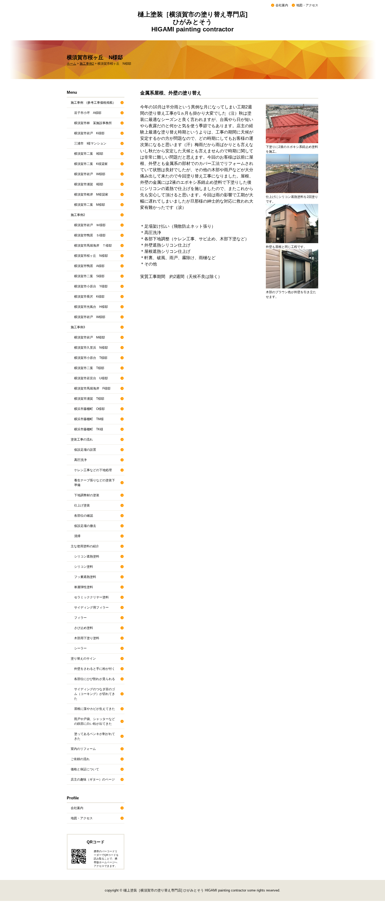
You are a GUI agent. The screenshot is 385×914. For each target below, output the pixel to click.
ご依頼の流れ (80, 759)
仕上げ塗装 (82, 505)
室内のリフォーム (83, 749)
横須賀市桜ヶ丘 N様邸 (91, 256)
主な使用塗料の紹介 (85, 546)
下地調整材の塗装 (86, 495)
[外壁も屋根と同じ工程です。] (292, 223)
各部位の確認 (83, 515)
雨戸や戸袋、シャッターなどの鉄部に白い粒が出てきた (94, 721)
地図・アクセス (307, 5)
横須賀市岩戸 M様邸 (89, 337)
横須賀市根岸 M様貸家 (91, 194)
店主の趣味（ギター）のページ (93, 779)
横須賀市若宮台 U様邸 (91, 378)
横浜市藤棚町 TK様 (88, 429)
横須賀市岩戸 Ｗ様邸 (90, 225)
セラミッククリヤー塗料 (91, 597)
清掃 (77, 536)
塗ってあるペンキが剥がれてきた (94, 736)
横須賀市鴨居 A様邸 (89, 266)
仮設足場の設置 (85, 450)
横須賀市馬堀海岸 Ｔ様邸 (93, 245)
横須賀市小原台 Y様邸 (91, 286)
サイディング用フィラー (91, 607)
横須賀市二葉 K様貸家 (91, 164)
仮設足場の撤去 (85, 526)
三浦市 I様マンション (90, 143)
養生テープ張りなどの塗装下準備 (94, 482)
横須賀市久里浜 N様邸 (91, 347)
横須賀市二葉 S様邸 (89, 276)
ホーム (71, 63)
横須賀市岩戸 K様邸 (89, 133)
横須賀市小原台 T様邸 (90, 358)
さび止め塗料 (83, 628)
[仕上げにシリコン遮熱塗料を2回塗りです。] (292, 173)
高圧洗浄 (80, 460)
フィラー (80, 618)
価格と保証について (85, 769)
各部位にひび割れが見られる (94, 679)
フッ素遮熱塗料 (85, 577)
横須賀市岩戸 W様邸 (89, 174)
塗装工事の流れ (82, 439)
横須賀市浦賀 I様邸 (88, 184)
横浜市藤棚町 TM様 (89, 419)
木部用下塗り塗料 (86, 638)
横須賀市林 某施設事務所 (93, 123)
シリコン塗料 (83, 567)
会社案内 (282, 5)
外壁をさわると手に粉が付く (94, 669)
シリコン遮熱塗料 (86, 556)
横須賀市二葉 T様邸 (89, 368)
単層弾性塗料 (83, 587)
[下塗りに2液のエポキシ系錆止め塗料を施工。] (292, 123)
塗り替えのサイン (83, 658)
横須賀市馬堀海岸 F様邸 (92, 388)
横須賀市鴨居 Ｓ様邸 (90, 235)
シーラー (80, 648)
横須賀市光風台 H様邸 (91, 307)
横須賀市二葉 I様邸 (88, 153)
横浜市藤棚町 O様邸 (89, 409)
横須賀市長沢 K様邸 (89, 296)
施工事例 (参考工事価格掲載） (93, 102)
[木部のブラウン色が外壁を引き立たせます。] (292, 268)
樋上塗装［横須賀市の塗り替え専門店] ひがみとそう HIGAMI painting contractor (193, 22)
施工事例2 (87, 63)
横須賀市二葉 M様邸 (89, 205)
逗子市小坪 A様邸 (87, 113)
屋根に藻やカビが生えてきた (94, 709)
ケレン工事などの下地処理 (93, 470)
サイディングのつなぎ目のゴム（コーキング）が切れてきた (94, 693)
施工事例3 (78, 327)
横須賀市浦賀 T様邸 (89, 398)
